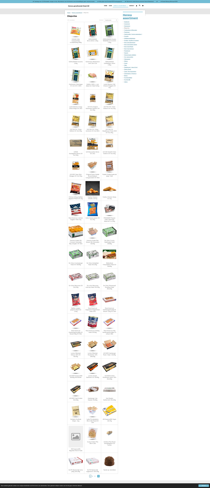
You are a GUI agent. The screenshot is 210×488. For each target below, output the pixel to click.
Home (68, 12)
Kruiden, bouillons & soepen (131, 40)
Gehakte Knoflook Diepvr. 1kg (75, 420)
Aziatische (126, 21)
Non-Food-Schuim (129, 48)
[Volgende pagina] (98, 476)
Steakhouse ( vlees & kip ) (131, 67)
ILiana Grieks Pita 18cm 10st (92, 442)
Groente (126, 36)
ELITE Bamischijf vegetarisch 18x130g (92, 470)
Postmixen (127, 32)
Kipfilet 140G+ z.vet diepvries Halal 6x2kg (92, 85)
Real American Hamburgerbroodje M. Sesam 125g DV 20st (109, 309)
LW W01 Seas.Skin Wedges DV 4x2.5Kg (75, 175)
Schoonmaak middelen (130, 55)
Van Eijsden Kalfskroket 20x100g (109, 399)
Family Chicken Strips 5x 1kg (109, 197)
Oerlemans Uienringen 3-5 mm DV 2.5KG (76, 85)
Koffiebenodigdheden (129, 38)
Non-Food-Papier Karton (130, 44)
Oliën (125, 65)
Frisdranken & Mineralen (130, 30)
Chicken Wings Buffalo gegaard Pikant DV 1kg (76, 197)
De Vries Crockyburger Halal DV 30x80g (76, 264)
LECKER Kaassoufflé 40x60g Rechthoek (75, 376)
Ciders (126, 81)
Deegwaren (127, 26)
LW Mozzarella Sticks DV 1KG (92, 152)
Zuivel (125, 63)
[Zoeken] (139, 5)
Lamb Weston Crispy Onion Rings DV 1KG (75, 107)
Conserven (127, 23)
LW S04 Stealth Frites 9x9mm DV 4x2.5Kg (109, 152)
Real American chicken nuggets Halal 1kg (76, 218)
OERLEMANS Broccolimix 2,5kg (92, 40)
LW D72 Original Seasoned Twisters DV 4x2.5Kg (93, 108)
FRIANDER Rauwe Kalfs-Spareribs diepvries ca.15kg (109, 219)
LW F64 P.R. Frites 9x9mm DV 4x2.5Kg (76, 130)
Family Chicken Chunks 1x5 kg (92, 197)
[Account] (136, 5)
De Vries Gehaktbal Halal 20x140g (93, 264)
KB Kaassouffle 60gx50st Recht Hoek (75, 449)
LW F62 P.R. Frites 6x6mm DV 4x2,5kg (109, 107)
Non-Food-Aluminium (129, 42)
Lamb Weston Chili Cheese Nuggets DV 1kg (109, 86)
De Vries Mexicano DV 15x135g (76, 286)
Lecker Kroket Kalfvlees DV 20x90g (92, 376)
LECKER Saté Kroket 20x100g (75, 399)
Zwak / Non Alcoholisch (130, 71)
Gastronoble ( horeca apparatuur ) (133, 34)
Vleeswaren (127, 59)
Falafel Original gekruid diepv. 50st (109, 175)
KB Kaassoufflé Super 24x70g (109, 420)
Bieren (126, 75)
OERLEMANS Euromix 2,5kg (76, 62)
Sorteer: (101, 20)
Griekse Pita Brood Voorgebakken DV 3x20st (109, 443)
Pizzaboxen (127, 50)
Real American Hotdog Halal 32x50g (92, 331)
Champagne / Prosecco (130, 73)
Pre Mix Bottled (128, 77)
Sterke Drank (127, 69)
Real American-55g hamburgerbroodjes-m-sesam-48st (109, 332)
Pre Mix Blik (127, 79)
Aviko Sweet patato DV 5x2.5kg (93, 218)
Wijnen (126, 61)
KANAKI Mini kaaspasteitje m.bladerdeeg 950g (76, 40)
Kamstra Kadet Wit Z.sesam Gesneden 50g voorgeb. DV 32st (75, 242)
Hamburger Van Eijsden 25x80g (92, 399)
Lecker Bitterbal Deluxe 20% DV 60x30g (76, 354)
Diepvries (86, 12)
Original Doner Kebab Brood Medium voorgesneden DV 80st (93, 176)
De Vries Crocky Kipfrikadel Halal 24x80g (109, 242)
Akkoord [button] (204, 485)
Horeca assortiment (77, 12)
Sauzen (126, 52)
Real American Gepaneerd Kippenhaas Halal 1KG (92, 309)
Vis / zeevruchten (128, 57)
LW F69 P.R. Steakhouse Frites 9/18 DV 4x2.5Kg (109, 131)
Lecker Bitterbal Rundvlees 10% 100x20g (92, 354)
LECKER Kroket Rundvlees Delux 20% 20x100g (109, 377)
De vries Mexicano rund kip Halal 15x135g (93, 286)
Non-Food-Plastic (128, 46)
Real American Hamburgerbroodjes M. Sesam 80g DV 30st (76, 332)
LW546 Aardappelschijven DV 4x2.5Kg (76, 153)
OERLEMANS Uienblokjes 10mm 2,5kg (109, 63)
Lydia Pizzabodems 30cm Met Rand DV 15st (93, 420)
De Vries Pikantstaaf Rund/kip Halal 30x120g (109, 287)
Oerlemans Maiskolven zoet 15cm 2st (93, 62)
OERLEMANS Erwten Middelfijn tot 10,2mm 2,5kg (109, 40)
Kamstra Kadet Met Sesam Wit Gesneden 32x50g (92, 242)
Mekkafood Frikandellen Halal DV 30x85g (109, 264)
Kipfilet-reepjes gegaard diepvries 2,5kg (75, 309)
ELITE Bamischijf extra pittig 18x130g (76, 470)
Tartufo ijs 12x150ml (109, 470)
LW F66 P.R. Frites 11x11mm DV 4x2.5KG (93, 130)
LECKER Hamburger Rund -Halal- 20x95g (109, 354)
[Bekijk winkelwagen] (142, 5)
